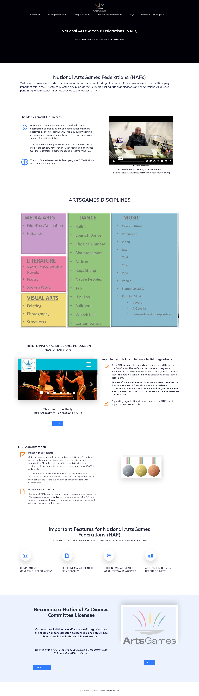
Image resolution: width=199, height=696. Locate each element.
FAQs (131, 14)
